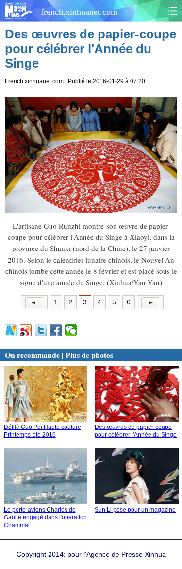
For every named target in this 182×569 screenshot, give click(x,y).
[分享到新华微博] (11, 330)
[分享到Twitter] (41, 330)
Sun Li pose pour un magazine (135, 509)
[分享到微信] (71, 330)
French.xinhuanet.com (34, 81)
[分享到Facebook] (56, 330)
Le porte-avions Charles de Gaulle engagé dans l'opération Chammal (45, 517)
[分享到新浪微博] (26, 330)
